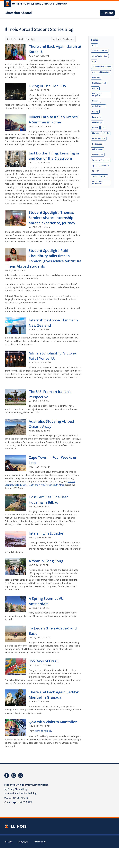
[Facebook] (6, 775)
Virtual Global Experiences (97, 182)
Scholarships (97, 154)
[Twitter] (20, 775)
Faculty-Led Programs (97, 94)
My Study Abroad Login (16, 789)
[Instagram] (13, 775)
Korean (95, 128)
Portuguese (97, 144)
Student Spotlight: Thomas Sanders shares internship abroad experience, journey (52, 217)
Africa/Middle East (99, 56)
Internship (96, 117)
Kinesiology (97, 122)
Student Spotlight (99, 176)
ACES (94, 45)
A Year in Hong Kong (46, 560)
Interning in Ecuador (46, 533)
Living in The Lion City (47, 85)
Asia (94, 61)
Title (52, 39)
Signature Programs (100, 160)
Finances (96, 101)
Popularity (67, 39)
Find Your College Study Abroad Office (26, 785)
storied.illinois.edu (43, 730)
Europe (95, 88)
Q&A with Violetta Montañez (53, 721)
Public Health (97, 149)
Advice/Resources (99, 50)
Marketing (96, 133)
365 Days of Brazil (43, 661)
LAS (103, 128)
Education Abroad (18, 13)
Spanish (95, 171)
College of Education (100, 72)
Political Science (98, 138)
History (95, 111)
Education (96, 77)
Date (58, 39)
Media (106, 133)
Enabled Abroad (99, 83)
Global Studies (98, 106)
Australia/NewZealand (101, 67)
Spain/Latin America (100, 165)
